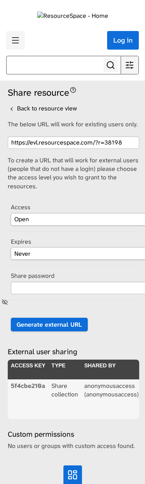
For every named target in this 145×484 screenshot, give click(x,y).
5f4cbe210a (28, 386)
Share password (33, 276)
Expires (21, 242)
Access (21, 207)
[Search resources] (111, 65)
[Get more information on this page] (73, 89)
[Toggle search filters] (129, 65)
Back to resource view (46, 108)
